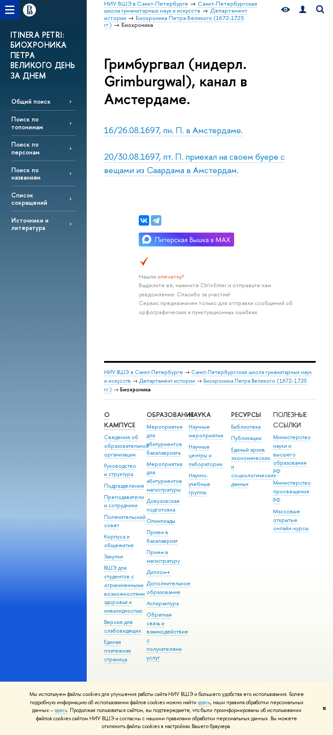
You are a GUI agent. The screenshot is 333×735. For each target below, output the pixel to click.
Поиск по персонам (25, 148)
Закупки (113, 556)
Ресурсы (246, 414)
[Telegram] (156, 220)
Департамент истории (167, 380)
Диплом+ (158, 572)
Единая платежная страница (117, 650)
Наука (200, 414)
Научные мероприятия (206, 431)
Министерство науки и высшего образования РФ (292, 454)
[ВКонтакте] (144, 220)
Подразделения (124, 485)
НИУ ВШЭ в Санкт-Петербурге (143, 372)
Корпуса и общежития (119, 541)
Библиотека (246, 426)
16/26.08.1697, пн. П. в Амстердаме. (173, 130)
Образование (170, 414)
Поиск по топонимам (27, 123)
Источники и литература (30, 224)
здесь (204, 702)
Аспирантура (163, 603)
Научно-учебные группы (199, 484)
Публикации (246, 438)
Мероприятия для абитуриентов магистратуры (165, 476)
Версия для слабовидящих (122, 626)
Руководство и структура (120, 470)
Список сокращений (29, 199)
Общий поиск (31, 101)
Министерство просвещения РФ (292, 491)
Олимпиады (161, 521)
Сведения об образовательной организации (126, 445)
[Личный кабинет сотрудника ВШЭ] (302, 10)
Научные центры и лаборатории (205, 455)
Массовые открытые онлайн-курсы (291, 520)
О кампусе (119, 420)
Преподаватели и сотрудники (124, 501)
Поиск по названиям (25, 173)
